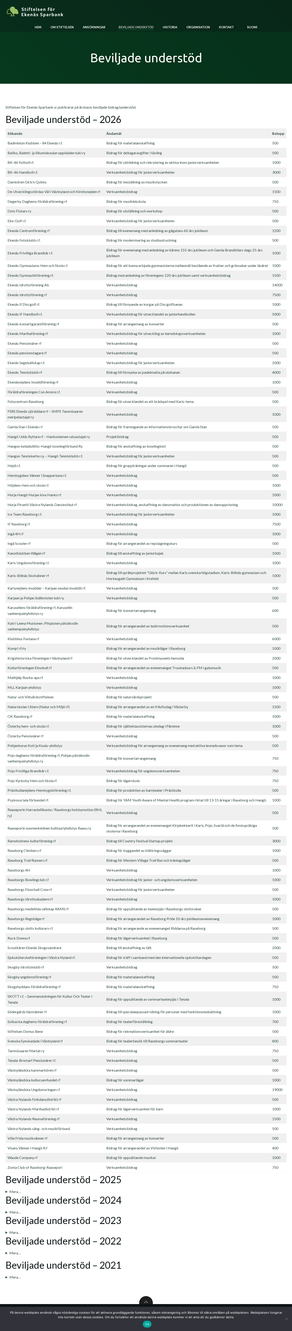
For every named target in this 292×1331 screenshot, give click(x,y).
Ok (147, 1324)
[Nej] (286, 1319)
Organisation (198, 27)
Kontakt (226, 27)
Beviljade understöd (136, 27)
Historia (170, 27)
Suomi (252, 27)
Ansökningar (94, 27)
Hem (38, 27)
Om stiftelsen (62, 27)
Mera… (15, 1191)
